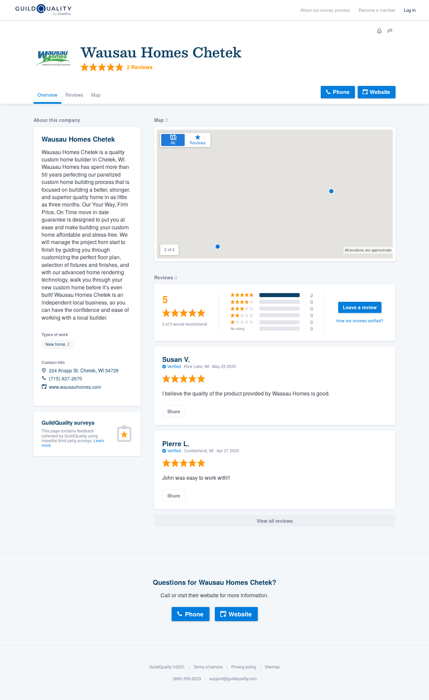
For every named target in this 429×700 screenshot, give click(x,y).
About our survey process (325, 10)
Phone (341, 92)
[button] (331, 191)
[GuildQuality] (43, 10)
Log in (410, 10)
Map (96, 94)
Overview (47, 94)
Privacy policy (243, 666)
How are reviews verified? (359, 320)
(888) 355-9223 (187, 679)
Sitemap (272, 666)
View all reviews (275, 520)
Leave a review (360, 307)
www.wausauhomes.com (75, 387)
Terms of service (208, 666)
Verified (174, 366)
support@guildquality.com (233, 679)
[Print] (379, 31)
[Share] (390, 31)
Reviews (74, 94)
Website (380, 92)
